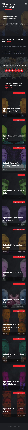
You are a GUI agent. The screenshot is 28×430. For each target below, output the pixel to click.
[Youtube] (15, 70)
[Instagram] (18, 70)
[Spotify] (9, 70)
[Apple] (12, 70)
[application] (14, 34)
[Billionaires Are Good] (8, 6)
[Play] (1, 34)
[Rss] (6, 70)
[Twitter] (21, 70)
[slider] (25, 34)
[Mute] (22, 34)
